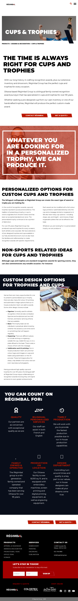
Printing (32, 549)
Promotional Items (12, 552)
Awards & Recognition (20, 44)
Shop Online (57, 584)
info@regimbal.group (60, 555)
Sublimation (34, 554)
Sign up (46, 574)
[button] (71, 4)
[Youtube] (73, 591)
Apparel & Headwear (12, 546)
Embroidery (34, 546)
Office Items (9, 554)
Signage (7, 557)
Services (34, 542)
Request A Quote (21, 584)
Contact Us (60, 542)
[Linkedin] (69, 591)
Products (6, 44)
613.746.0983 (58, 551)
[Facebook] (61, 591)
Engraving (33, 552)
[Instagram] (65, 591)
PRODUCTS (9, 542)
